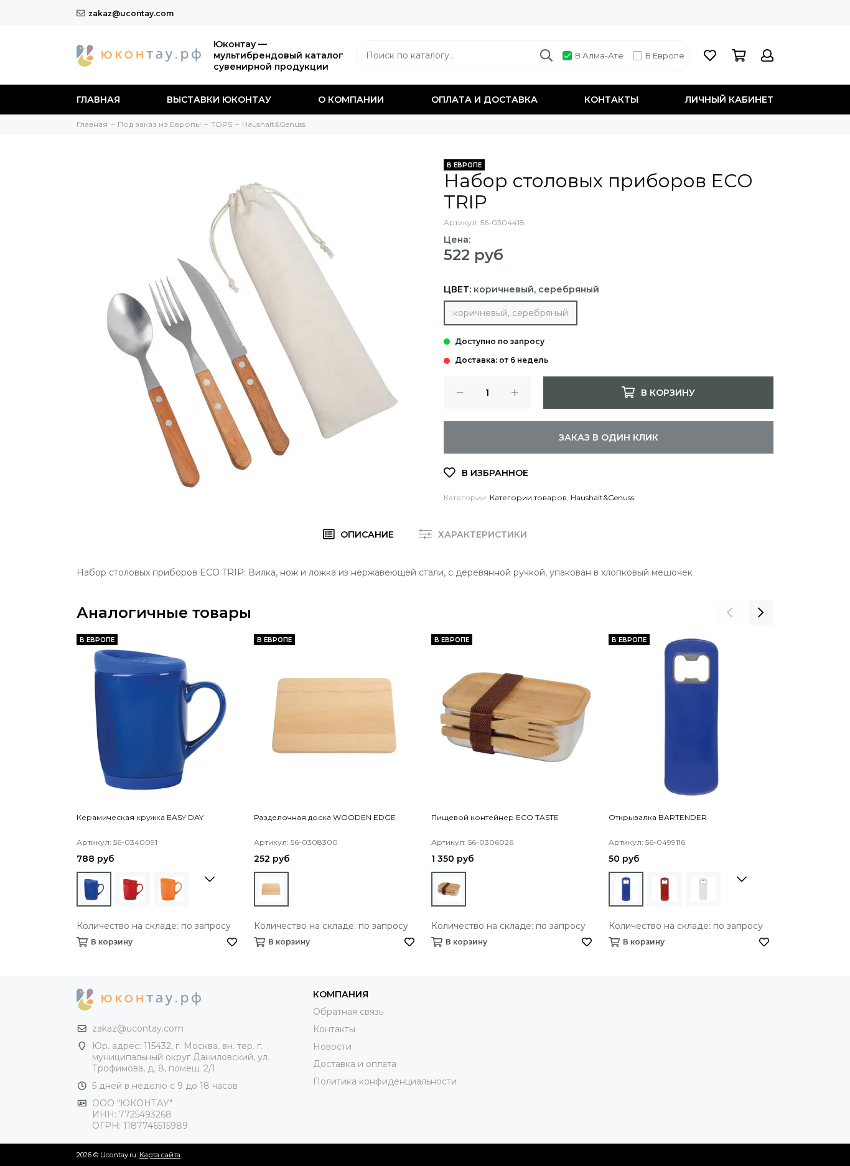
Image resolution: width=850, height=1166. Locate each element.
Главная (98, 99)
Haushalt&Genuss (602, 497)
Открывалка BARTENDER (658, 817)
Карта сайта (159, 1154)
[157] (94, 889)
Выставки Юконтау (219, 99)
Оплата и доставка (484, 99)
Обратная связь (348, 1011)
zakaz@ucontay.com (131, 13)
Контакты (611, 99)
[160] (171, 889)
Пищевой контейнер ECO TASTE (495, 817)
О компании (351, 99)
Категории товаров (528, 497)
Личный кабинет (729, 99)
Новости (332, 1046)
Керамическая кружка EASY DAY (140, 817)
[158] (132, 889)
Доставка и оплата (354, 1064)
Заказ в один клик (608, 437)
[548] (271, 889)
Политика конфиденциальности (385, 1081)
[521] (448, 889)
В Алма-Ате (599, 55)
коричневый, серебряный (510, 313)
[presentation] (729, 612)
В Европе (664, 55)
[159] (703, 889)
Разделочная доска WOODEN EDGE (325, 817)
